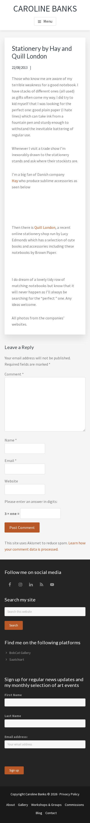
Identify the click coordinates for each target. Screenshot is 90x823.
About (10, 805)
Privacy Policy (69, 794)
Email (11, 460)
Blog (39, 813)
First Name (13, 695)
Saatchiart (16, 659)
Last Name (13, 716)
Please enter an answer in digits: (31, 501)
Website (11, 481)
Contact (51, 813)
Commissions (74, 805)
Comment (14, 374)
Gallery (23, 805)
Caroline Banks (45, 8)
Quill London (44, 227)
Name (11, 440)
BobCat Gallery (20, 653)
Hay (15, 180)
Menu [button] (47, 21)
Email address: (16, 737)
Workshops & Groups (46, 805)
